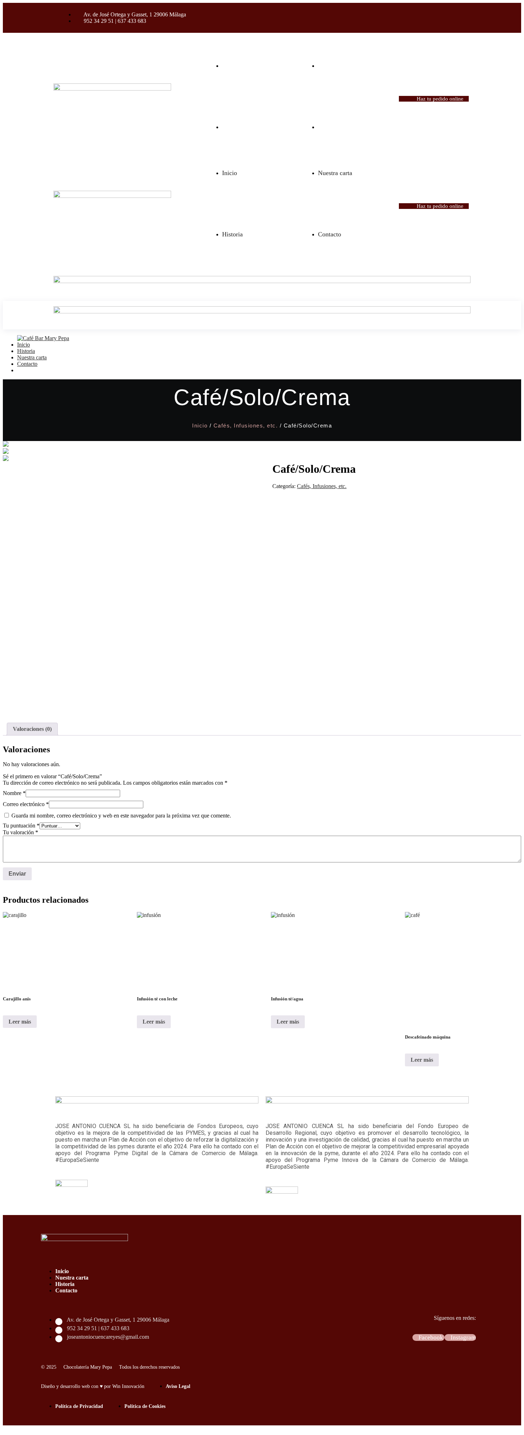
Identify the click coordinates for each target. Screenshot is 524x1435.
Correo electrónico (26, 804)
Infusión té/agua (287, 998)
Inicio (199, 426)
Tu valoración (20, 832)
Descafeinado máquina (428, 1037)
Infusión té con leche (157, 998)
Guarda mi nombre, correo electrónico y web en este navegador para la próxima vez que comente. (121, 816)
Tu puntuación (21, 825)
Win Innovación (128, 1386)
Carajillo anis (17, 998)
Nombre (14, 793)
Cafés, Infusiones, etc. (246, 426)
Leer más (20, 1022)
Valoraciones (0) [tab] (32, 729)
